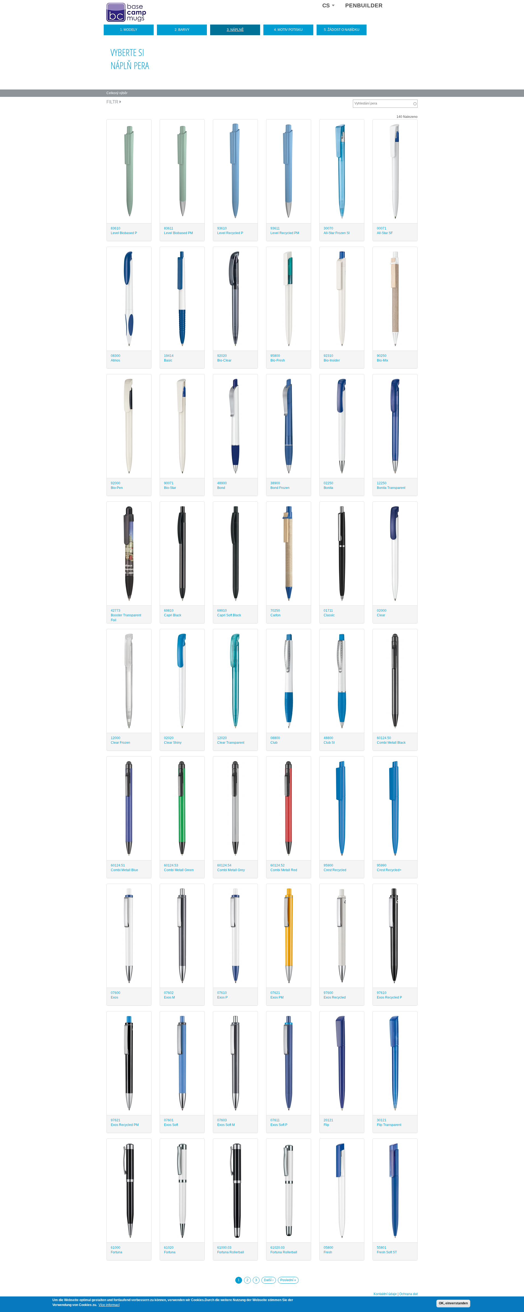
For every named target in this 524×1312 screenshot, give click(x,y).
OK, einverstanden (453, 1303)
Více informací (109, 1305)
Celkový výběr (116, 93)
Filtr (113, 102)
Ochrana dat (408, 1294)
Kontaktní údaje (385, 1294)
